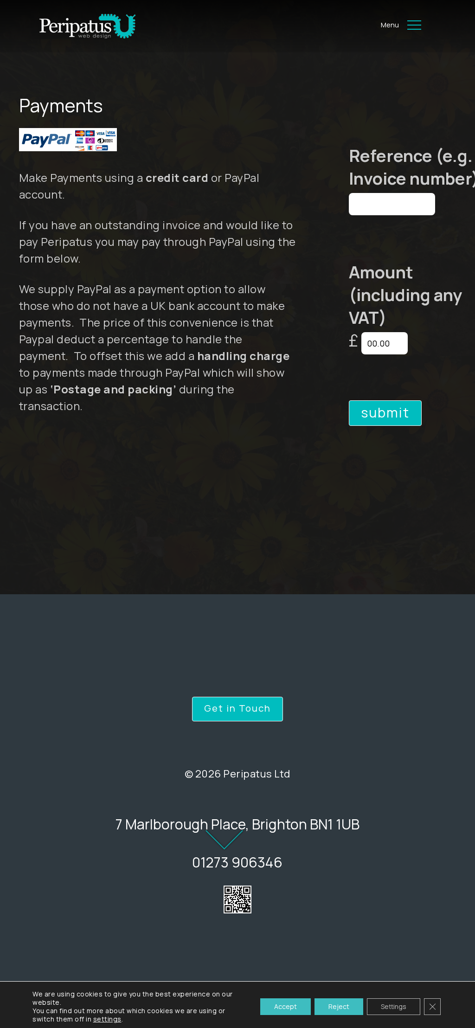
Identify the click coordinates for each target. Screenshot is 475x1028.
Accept (285, 1006)
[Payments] (73, 26)
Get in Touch (237, 708)
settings (107, 1019)
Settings (393, 1006)
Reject (338, 1006)
